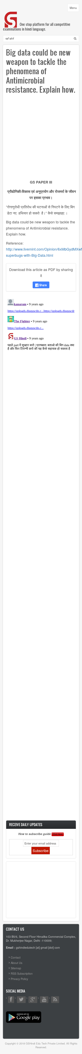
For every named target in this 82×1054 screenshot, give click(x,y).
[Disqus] (41, 347)
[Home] (11, 15)
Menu (74, 9)
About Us (16, 963)
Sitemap (16, 968)
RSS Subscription (22, 973)
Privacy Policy (19, 979)
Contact (15, 957)
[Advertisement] (41, 138)
